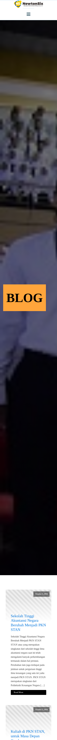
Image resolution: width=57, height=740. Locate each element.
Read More (18, 692)
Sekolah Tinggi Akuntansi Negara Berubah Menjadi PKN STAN (28, 623)
